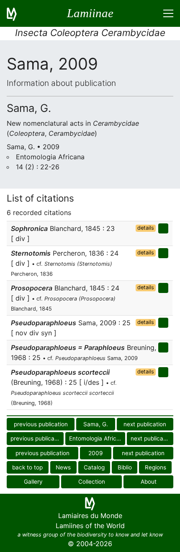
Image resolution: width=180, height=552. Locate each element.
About (149, 481)
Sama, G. (95, 424)
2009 (95, 453)
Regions (155, 467)
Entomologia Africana (97, 438)
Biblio (125, 467)
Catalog (94, 467)
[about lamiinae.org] (17, 13)
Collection (91, 481)
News (63, 467)
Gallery (33, 481)
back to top (27, 467)
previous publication (41, 424)
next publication (144, 424)
